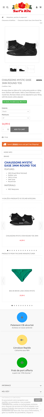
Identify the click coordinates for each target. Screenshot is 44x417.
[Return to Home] (2, 17)
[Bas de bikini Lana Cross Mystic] (22, 274)
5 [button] (16, 250)
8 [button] (23, 250)
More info (8, 152)
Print (6, 137)
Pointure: (5, 114)
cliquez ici (29, 412)
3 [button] (12, 250)
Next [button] (38, 44)
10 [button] (27, 250)
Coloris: (5, 108)
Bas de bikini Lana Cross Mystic (22, 291)
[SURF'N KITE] (22, 7)
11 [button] (29, 250)
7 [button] (20, 250)
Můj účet (5, 391)
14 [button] (36, 250)
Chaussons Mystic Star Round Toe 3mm (22, 236)
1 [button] (7, 250)
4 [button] (14, 250)
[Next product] (41, 22)
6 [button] (18, 250)
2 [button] (9, 250)
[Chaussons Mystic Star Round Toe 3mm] (22, 219)
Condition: (5, 86)
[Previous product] (40, 22)
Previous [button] (6, 44)
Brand (6, 156)
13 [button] (34, 250)
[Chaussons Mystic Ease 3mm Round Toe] (13, 69)
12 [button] (31, 250)
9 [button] (25, 250)
